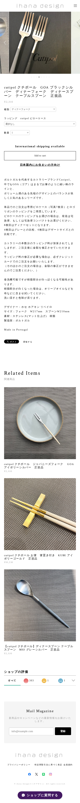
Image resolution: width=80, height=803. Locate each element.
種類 (7, 109)
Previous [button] (6, 43)
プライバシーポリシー (18, 765)
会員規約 (68, 765)
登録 (62, 731)
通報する (27, 342)
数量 (7, 132)
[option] (40, 43)
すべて (12, 680)
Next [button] (74, 43)
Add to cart (40, 155)
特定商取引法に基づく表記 (48, 765)
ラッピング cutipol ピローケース (25, 118)
